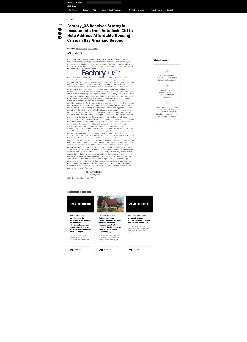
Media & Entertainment (137, 10)
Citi (87, 66)
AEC (94, 10)
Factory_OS (108, 59)
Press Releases (81, 49)
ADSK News (71, 6)
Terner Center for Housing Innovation (118, 84)
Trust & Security (156, 10)
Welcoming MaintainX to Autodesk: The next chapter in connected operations (167, 77)
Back (71, 20)
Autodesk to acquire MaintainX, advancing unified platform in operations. (167, 93)
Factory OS (114, 145)
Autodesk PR (77, 53)
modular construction (75, 147)
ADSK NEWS (92, 145)
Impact (85, 10)
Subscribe (171, 10)
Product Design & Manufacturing (112, 10)
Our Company (73, 10)
